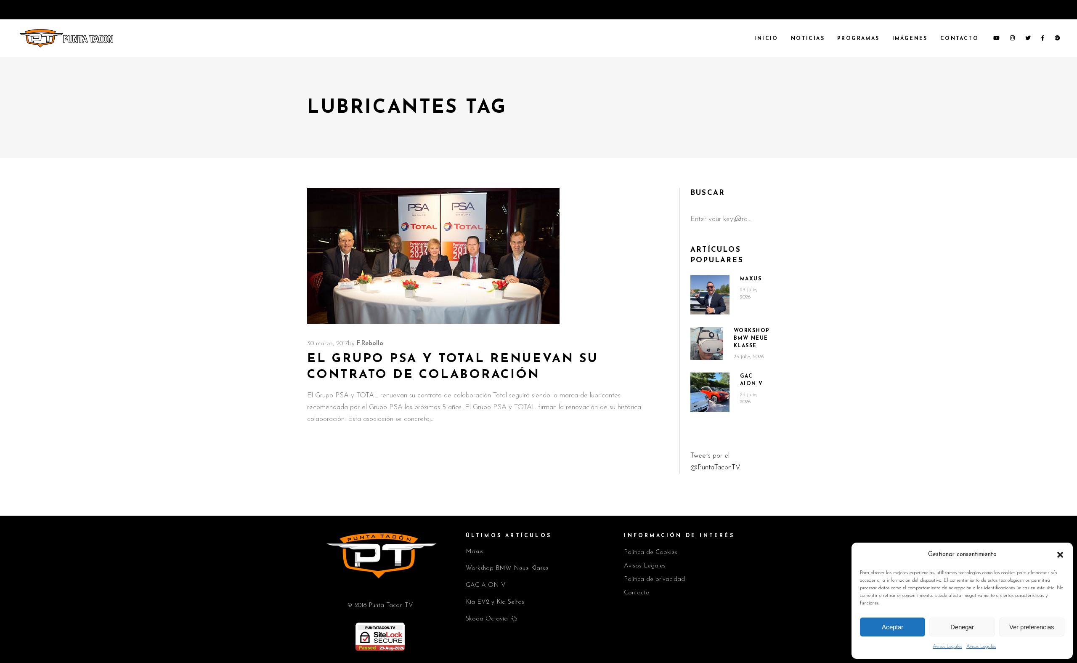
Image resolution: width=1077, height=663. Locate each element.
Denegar (962, 627)
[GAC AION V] (709, 392)
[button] (1060, 555)
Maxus (751, 279)
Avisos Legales (947, 646)
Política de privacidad (654, 579)
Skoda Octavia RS (491, 619)
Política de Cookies (650, 552)
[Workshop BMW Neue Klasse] (706, 343)
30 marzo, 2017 (327, 344)
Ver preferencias (1031, 627)
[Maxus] (709, 294)
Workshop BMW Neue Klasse (752, 338)
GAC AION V (486, 585)
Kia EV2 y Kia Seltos (495, 602)
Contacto (637, 593)
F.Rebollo (370, 344)
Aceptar (892, 627)
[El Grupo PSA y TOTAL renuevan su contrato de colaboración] (433, 256)
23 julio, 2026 (749, 356)
